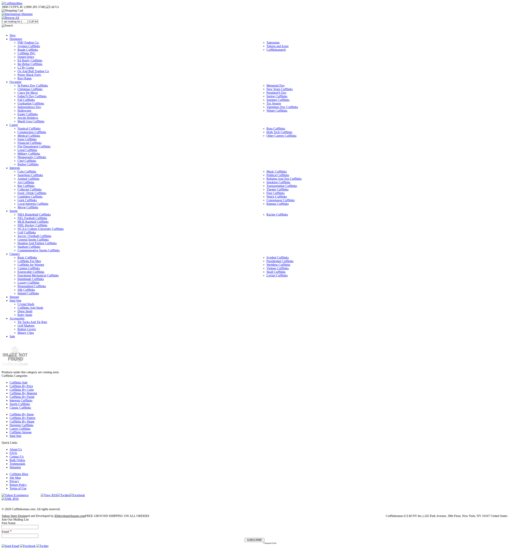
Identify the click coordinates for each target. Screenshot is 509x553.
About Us (16, 449)
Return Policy (18, 485)
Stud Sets (15, 436)
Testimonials (17, 463)
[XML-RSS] (10, 498)
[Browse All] (10, 17)
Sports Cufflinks (20, 404)
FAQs (13, 453)
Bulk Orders (17, 460)
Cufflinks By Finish (22, 397)
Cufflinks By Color (22, 389)
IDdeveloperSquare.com (69, 516)
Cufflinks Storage (21, 432)
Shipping (15, 467)
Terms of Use (18, 488)
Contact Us (17, 456)
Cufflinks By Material (23, 393)
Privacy (14, 481)
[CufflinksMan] (12, 3)
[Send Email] (10, 546)
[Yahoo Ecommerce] (15, 495)
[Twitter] (63, 495)
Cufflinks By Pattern (22, 418)
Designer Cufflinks (21, 425)
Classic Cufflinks (20, 407)
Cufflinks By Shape (22, 421)
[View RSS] (49, 495)
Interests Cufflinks (21, 400)
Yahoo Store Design (14, 516)
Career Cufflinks (20, 428)
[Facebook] (77, 495)
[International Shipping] (17, 14)
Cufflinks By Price (21, 386)
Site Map (15, 477)
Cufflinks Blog (19, 474)
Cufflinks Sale (18, 382)
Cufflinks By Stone (22, 414)
